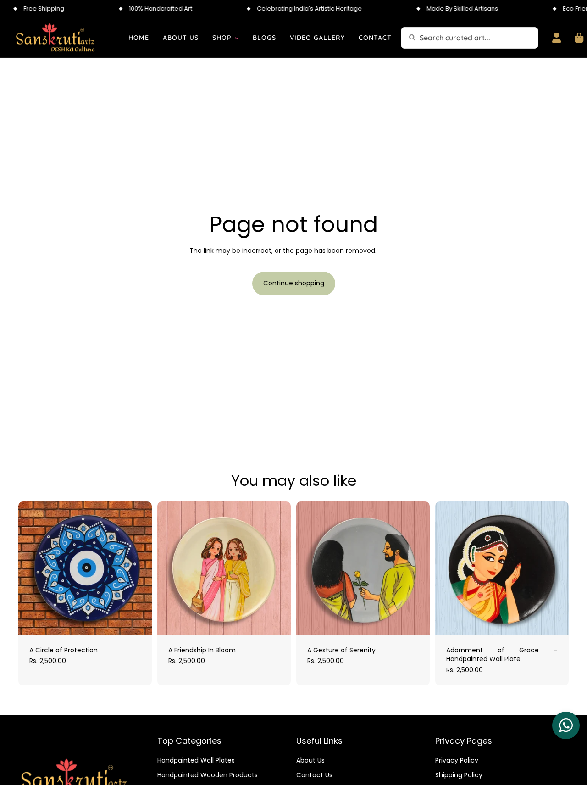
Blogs (264, 37)
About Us (181, 37)
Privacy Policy (456, 760)
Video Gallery (317, 37)
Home (138, 37)
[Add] (137, 620)
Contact (375, 37)
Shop (221, 37)
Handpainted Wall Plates (196, 760)
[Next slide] (138, 568)
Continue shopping (293, 283)
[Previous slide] (32, 568)
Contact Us (314, 774)
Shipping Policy (458, 774)
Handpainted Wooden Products (207, 774)
